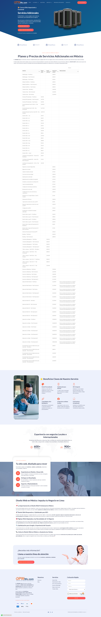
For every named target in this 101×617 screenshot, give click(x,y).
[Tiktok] (52, 612)
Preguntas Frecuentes (59, 2)
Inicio (30, 2)
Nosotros (42, 2)
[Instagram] (50, 612)
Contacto (68, 2)
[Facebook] (48, 612)
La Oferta (35, 2)
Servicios (49, 2)
